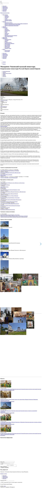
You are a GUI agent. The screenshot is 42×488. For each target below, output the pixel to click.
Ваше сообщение (3, 466)
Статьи (6, 28)
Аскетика (6, 40)
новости (4, 75)
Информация (5, 54)
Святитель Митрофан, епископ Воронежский (8, 177)
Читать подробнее (3, 126)
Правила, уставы (8, 48)
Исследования (7, 44)
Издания (6, 34)
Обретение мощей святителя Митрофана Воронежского (10, 199)
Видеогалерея (7, 50)
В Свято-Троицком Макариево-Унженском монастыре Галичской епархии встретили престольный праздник (20, 389)
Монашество (5, 38)
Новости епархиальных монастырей (11, 25)
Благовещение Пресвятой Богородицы (7, 209)
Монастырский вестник (4, 12)
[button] (40, 244)
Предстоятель (5, 14)
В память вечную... (8, 42)
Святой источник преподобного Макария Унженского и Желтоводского (13, 216)
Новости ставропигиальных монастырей (12, 24)
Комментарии (7, 30)
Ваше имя (2, 461)
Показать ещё (2, 175)
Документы (5, 56)
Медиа (4, 49)
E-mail (1, 464)
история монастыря (6, 71)
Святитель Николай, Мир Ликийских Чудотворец (9, 170)
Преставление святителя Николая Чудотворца (9, 201)
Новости (4, 21)
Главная (4, 61)
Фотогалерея (7, 51)
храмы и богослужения (7, 73)
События (6, 15)
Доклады (6, 17)
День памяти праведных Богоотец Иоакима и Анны (10, 189)
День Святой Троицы (4, 186)
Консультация (7, 45)
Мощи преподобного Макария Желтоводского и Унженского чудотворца (14, 215)
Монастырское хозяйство (9, 43)
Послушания (7, 47)
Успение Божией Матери (5, 184)
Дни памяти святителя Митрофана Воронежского (9, 203)
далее (5, 486)
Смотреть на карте (3, 100)
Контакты (4, 58)
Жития (6, 41)
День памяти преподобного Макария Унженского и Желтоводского (13, 191)
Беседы (6, 31)
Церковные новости (8, 22)
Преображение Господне (5, 207)
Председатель (5, 55)
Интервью (7, 29)
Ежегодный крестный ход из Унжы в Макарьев (9, 195)
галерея (4, 74)
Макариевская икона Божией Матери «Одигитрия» (10, 197)
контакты (4, 76)
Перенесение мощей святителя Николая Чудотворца (10, 205)
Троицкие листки (8, 19)
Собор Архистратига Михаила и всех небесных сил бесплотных (12, 182)
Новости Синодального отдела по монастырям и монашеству (16, 23)
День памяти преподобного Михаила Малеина (9, 193)
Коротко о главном (8, 20)
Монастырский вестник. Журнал (11, 35)
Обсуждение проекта (9, 36)
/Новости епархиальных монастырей (7, 390)
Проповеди (7, 16)
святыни (4, 72)
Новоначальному (8, 39)
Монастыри (5, 37)
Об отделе (4, 53)
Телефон (2, 462)
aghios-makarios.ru (3, 106)
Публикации (5, 27)
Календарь (5, 57)
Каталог (4, 63)
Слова (6, 18)
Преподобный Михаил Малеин (6, 174)
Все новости (2, 435)
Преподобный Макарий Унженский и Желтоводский (10, 172)
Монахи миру (7, 46)
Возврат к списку (3, 473)
